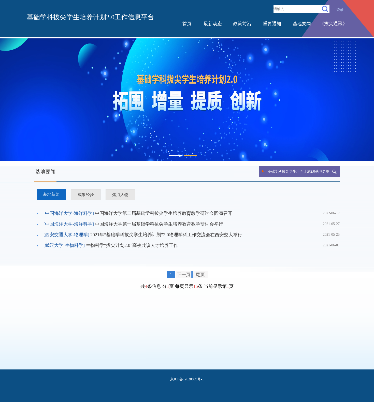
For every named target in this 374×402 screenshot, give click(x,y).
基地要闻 (302, 23)
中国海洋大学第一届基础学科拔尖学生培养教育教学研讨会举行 (159, 224)
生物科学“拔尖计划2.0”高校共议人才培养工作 (132, 245)
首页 (187, 23)
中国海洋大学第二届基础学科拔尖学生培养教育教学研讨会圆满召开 (163, 213)
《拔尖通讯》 (333, 23)
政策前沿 (242, 23)
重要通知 (272, 23)
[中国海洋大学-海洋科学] (69, 213)
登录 (339, 10)
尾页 (200, 274)
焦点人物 (120, 194)
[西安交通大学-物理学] (66, 234)
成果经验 (86, 194)
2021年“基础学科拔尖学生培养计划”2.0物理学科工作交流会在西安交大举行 (166, 234)
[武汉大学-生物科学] (64, 245)
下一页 (184, 274)
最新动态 (213, 23)
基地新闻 (51, 194)
